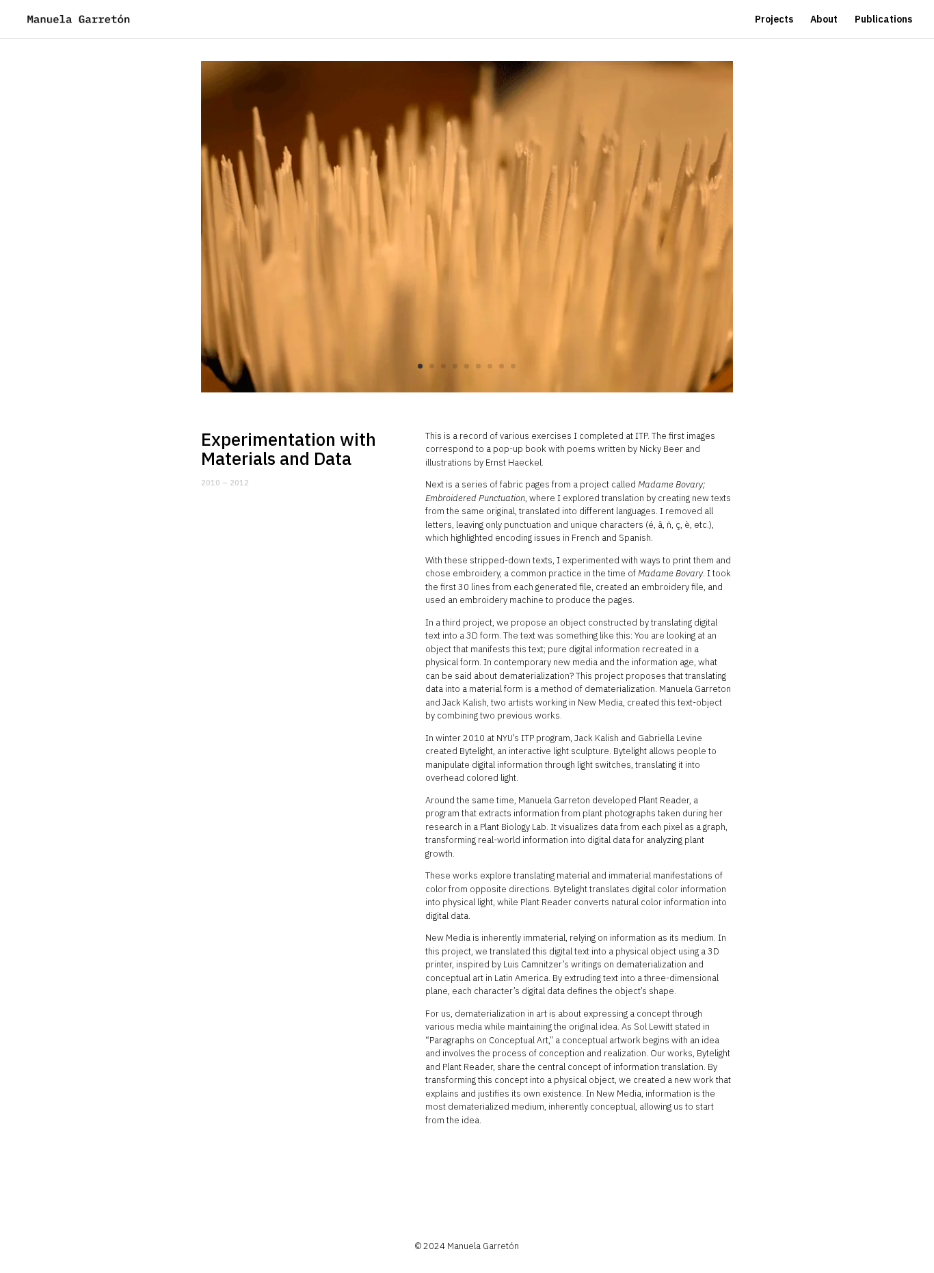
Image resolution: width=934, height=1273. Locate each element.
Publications (883, 19)
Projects (774, 19)
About (824, 19)
